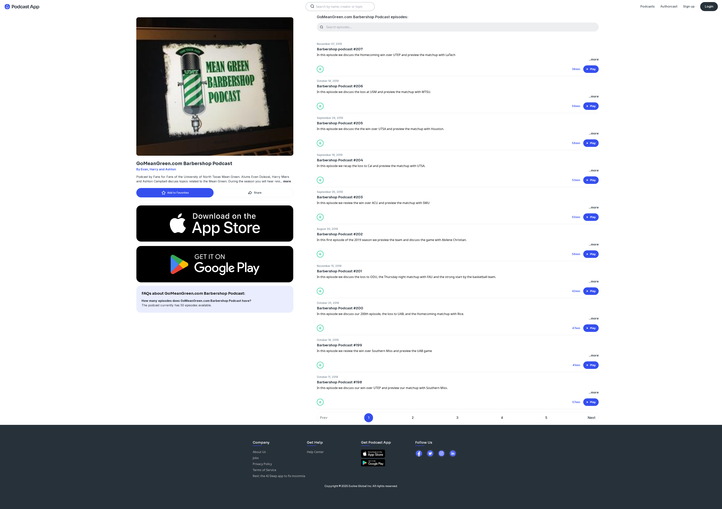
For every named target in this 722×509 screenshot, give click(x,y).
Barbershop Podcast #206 (340, 86)
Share (258, 192)
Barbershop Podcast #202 (340, 234)
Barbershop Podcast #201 (339, 271)
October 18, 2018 (328, 339)
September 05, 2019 (330, 191)
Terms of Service (264, 470)
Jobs (256, 458)
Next (591, 418)
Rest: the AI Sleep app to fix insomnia (279, 476)
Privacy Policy (262, 464)
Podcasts (647, 6)
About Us (259, 452)
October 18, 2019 (328, 80)
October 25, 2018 (328, 302)
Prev (323, 418)
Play (593, 69)
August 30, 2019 (327, 228)
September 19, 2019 (329, 154)
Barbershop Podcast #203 (340, 197)
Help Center (315, 452)
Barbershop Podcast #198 (339, 382)
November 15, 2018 (329, 265)
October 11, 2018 (327, 376)
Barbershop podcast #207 (340, 49)
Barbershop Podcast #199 (339, 345)
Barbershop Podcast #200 (340, 308)
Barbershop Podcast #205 (340, 123)
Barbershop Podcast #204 (340, 160)
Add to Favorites (178, 192)
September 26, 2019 (330, 117)
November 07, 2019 (329, 43)
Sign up (689, 6)
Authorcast (668, 6)
